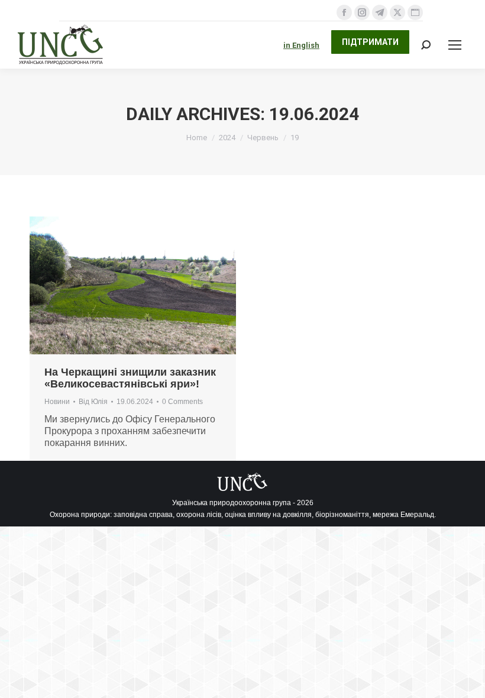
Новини (57, 402)
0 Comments (182, 402)
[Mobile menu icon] (454, 45)
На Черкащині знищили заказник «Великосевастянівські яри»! (130, 378)
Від (93, 402)
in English (301, 45)
